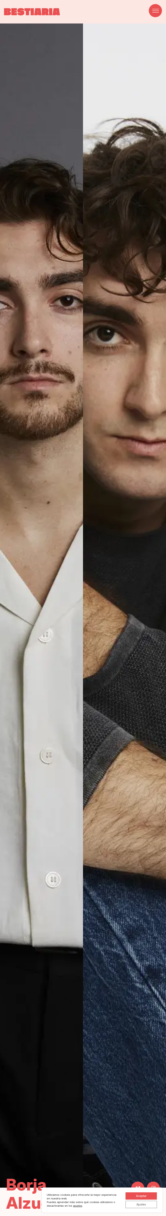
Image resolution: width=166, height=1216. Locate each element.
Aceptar (141, 1196)
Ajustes (141, 1204)
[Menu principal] (155, 10)
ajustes (77, 1205)
